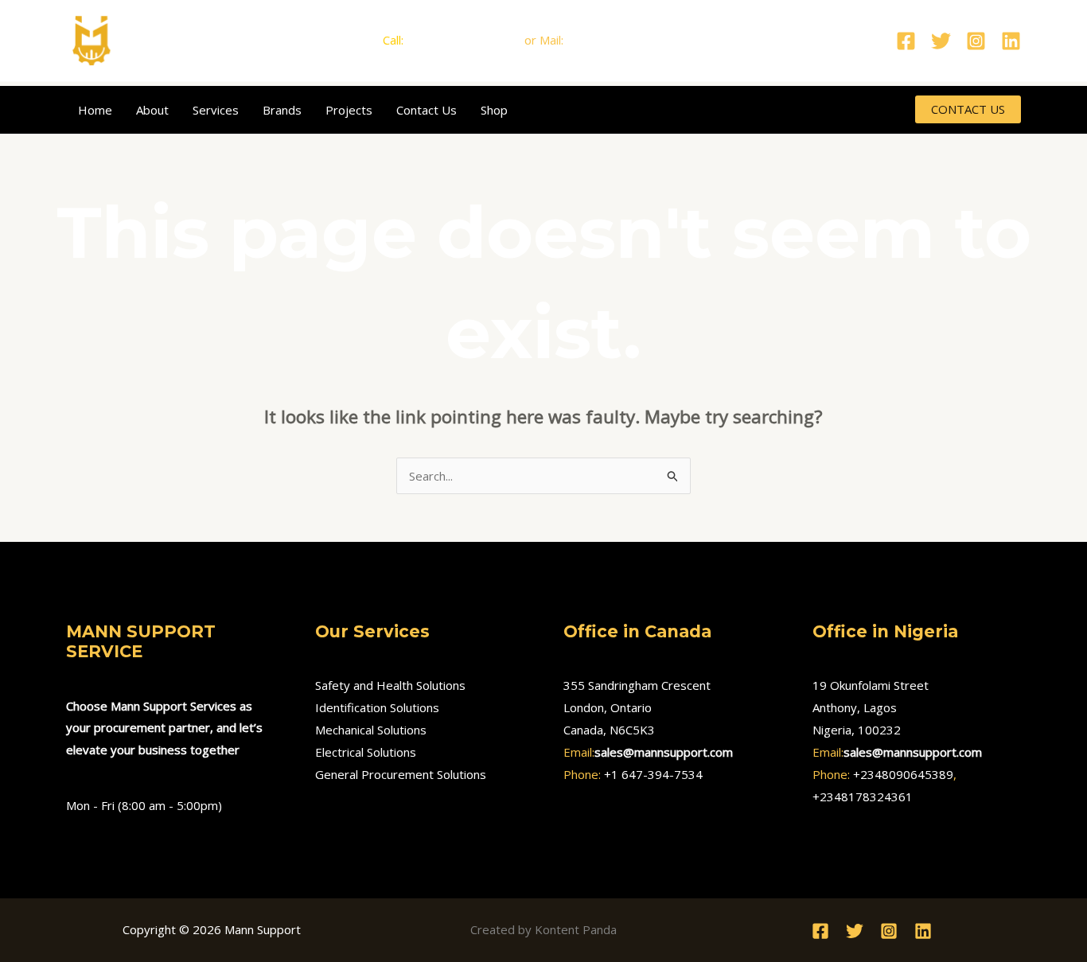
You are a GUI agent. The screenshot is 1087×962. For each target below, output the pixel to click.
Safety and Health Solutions (390, 685)
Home (95, 110)
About (152, 110)
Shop (494, 110)
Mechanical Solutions (371, 730)
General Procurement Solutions (400, 774)
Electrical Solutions (365, 752)
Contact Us (426, 110)
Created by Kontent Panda (543, 929)
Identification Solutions (377, 707)
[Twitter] (941, 41)
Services (216, 110)
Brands (282, 110)
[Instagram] (976, 41)
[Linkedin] (1011, 41)
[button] (968, 109)
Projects (348, 110)
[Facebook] (906, 41)
